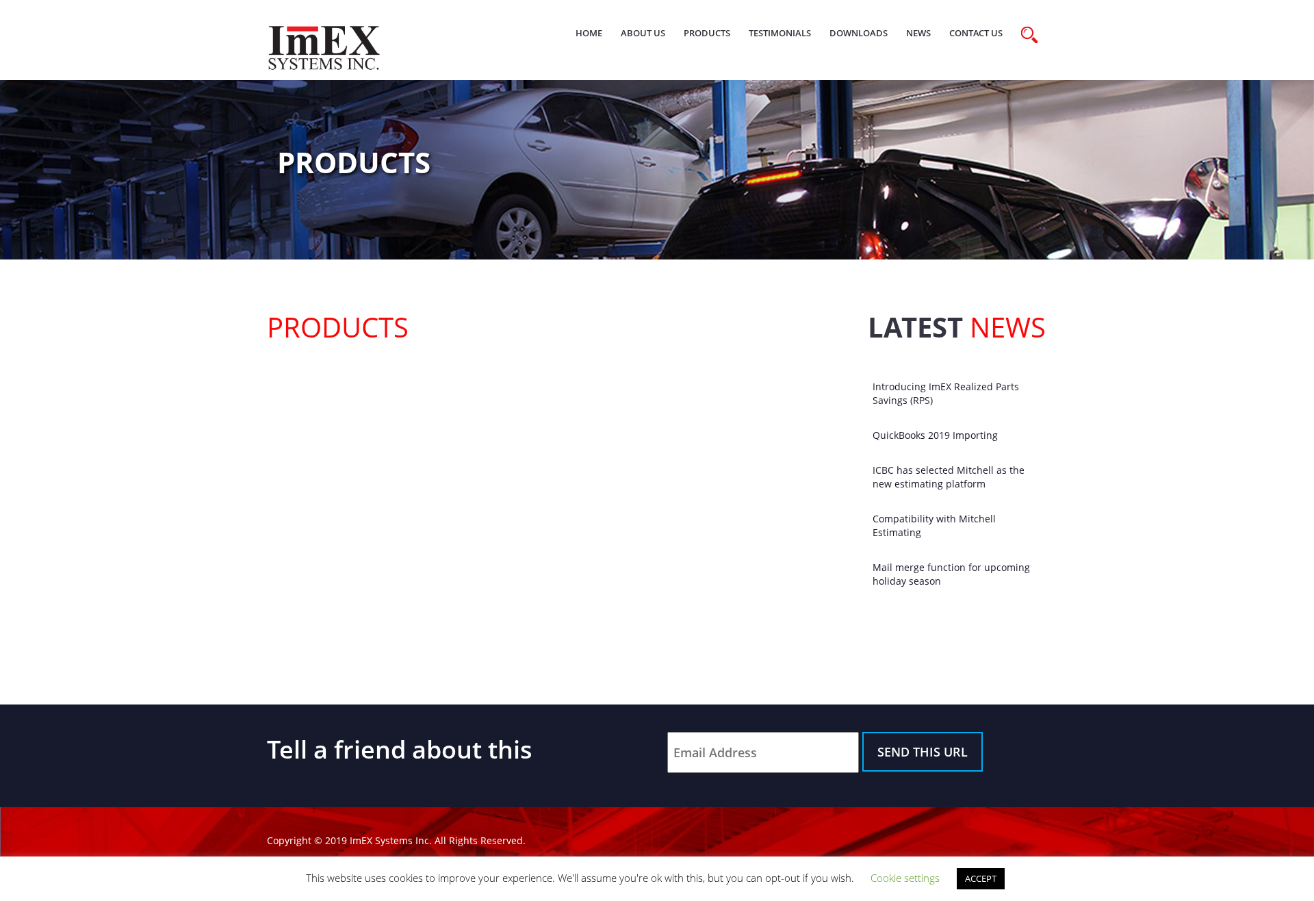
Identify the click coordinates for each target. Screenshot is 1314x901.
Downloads (858, 33)
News (918, 33)
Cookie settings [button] (905, 878)
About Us (643, 33)
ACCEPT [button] (980, 878)
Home (589, 33)
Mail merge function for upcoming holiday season (951, 574)
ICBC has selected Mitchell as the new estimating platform (949, 477)
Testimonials (780, 33)
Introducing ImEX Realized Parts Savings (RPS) (946, 393)
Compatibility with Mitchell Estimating (934, 525)
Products (707, 33)
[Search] (1029, 35)
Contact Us (976, 33)
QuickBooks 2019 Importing (935, 435)
